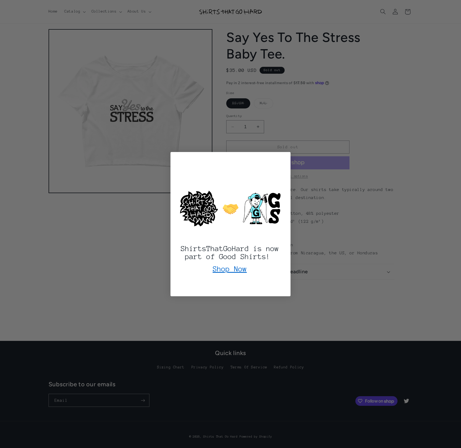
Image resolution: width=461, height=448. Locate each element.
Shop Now (230, 269)
